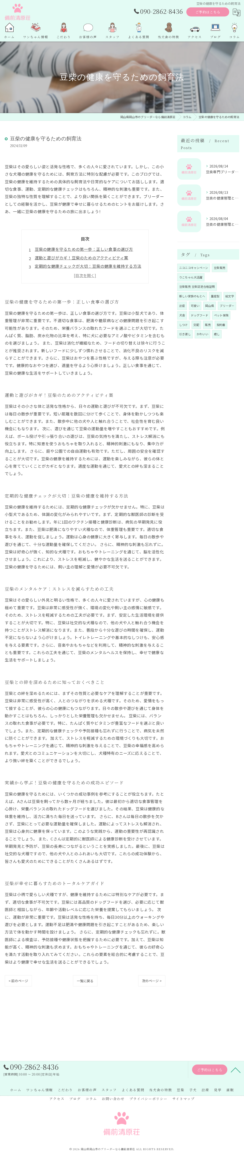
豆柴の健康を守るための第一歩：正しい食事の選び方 (84, 249)
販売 (208, 325)
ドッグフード (199, 315)
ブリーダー (227, 306)
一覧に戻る (85, 980)
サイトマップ (183, 1098)
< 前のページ (18, 980)
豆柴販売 (219, 268)
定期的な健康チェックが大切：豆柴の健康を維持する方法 (88, 266)
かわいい (202, 334)
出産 (182, 306)
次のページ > (152, 980)
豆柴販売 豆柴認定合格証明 (197, 286)
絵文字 (229, 296)
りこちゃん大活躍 (191, 277)
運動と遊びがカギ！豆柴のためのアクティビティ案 (81, 258)
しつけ (183, 325)
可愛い (195, 306)
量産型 (215, 296)
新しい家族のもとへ (192, 296)
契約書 (221, 325)
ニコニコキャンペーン (193, 268)
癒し (217, 334)
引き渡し (185, 334)
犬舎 (182, 315)
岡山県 (209, 306)
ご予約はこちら (207, 12)
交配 (196, 325)
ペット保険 (221, 315)
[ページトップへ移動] (235, 1070)
